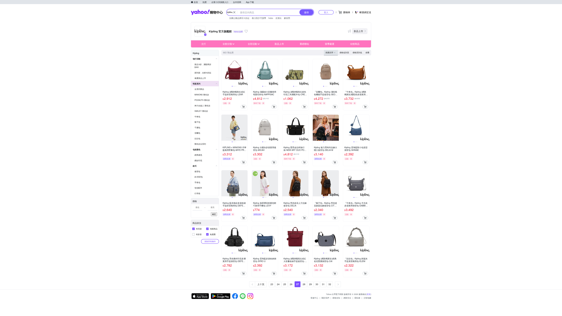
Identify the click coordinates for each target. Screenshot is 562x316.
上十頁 (260, 284)
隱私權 (357, 297)
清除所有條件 (210, 241)
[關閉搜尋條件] (234, 12)
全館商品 (354, 43)
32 (329, 284)
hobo (270, 18)
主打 (203, 43)
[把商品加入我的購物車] (243, 107)
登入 (326, 12)
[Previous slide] (223, 72)
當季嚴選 (329, 43)
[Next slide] (245, 72)
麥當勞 (287, 18)
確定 (214, 214)
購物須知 (336, 297)
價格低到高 (344, 52)
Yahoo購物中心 (207, 12)
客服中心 (314, 297)
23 (271, 284)
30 (317, 284)
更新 (369, 294)
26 (291, 284)
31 (323, 284)
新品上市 (358, 31)
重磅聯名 (304, 43)
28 (304, 284)
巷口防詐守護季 (259, 18)
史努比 (278, 18)
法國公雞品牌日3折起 (239, 18)
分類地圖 (367, 297)
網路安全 (347, 297)
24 (278, 284)
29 (310, 284)
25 (284, 284)
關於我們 (325, 297)
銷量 (367, 52)
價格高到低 (357, 52)
